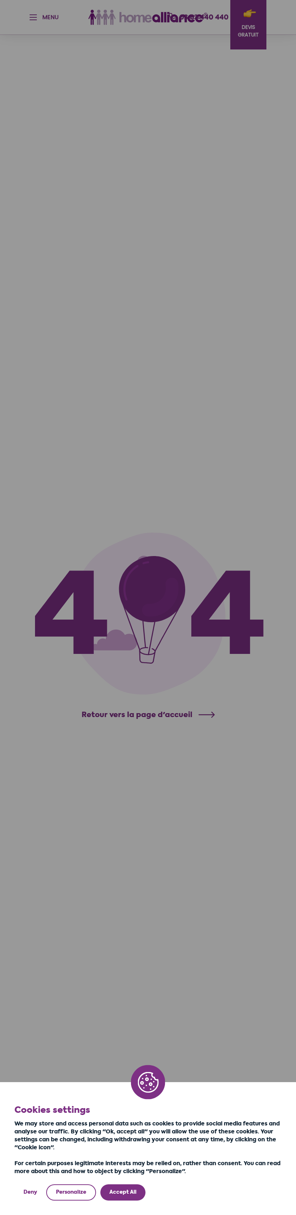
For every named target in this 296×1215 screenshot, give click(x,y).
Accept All (122, 1192)
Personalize (71, 1192)
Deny (30, 1192)
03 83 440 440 (203, 17)
